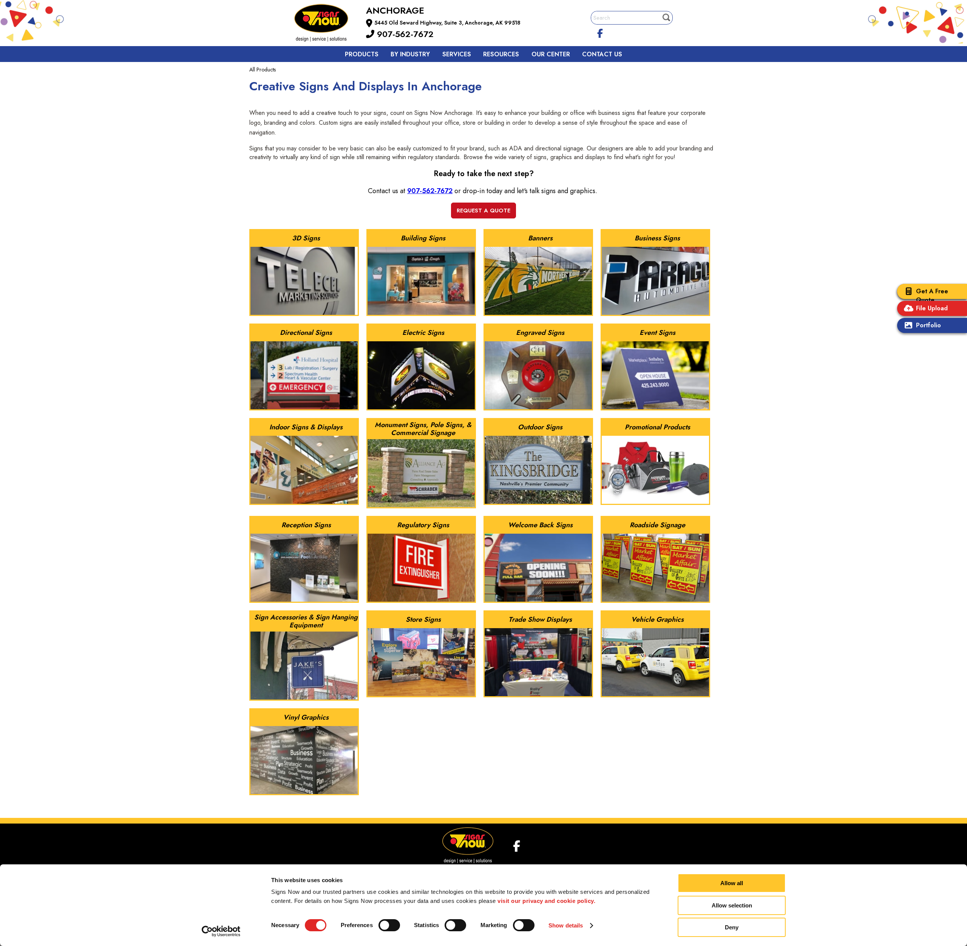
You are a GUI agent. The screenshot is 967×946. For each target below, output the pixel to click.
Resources (501, 54)
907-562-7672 (404, 34)
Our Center (550, 54)
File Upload (932, 308)
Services (456, 54)
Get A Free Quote (932, 295)
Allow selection (732, 905)
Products (361, 54)
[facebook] (600, 32)
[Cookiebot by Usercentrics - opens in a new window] (221, 931)
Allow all (731, 883)
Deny (731, 927)
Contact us (602, 54)
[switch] (389, 925)
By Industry (410, 54)
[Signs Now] (326, 24)
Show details (565, 925)
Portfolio (928, 325)
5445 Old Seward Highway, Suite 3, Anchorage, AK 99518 (447, 22)
